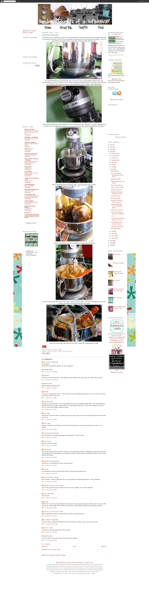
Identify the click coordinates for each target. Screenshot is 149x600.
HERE (112, 80)
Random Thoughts (51, 351)
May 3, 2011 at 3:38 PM (49, 445)
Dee (44, 501)
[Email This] (42, 353)
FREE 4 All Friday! (117, 297)
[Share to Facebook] (47, 353)
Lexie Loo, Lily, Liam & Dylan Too (51, 511)
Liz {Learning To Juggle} (49, 519)
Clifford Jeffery (47, 493)
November (114, 155)
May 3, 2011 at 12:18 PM (49, 380)
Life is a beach (28, 150)
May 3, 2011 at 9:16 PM (49, 508)
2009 (111, 243)
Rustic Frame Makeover (117, 185)
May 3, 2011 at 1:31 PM (49, 409)
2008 (111, 245)
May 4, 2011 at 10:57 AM (49, 524)
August (113, 162)
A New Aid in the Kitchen (50, 35)
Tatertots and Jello (29, 129)
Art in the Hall (116, 280)
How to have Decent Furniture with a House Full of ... (117, 175)
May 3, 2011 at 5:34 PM (49, 465)
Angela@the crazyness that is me (51, 485)
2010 (111, 240)
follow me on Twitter (120, 137)
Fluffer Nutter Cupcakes (117, 210)
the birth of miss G (29, 180)
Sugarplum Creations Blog (49, 461)
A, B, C (113, 216)
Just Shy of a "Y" (29, 148)
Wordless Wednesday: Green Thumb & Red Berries (116, 206)
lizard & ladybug (29, 201)
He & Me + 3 (28, 212)
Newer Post (45, 546)
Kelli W (120, 36)
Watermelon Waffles (116, 179)
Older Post (103, 546)
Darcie (45, 413)
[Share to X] (46, 353)
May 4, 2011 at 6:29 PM (49, 540)
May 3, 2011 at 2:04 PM (49, 419)
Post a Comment (46, 544)
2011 (111, 151)
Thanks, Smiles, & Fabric (117, 187)
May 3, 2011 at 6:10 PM (49, 473)
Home (74, 546)
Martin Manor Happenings (31, 189)
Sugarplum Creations (30, 142)
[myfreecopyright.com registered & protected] (74, 562)
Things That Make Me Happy (65, 351)
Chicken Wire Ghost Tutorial (31, 138)
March (113, 233)
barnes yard (28, 166)
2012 (111, 149)
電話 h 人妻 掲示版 (29, 185)
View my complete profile (115, 55)
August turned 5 (28, 168)
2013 (111, 147)
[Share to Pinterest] (49, 353)
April (112, 231)
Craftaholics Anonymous (31, 153)
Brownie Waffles (115, 171)
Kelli (44, 391)
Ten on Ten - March (29, 191)
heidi (44, 469)
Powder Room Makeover (30, 155)
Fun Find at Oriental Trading (31, 202)
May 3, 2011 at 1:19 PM (49, 398)
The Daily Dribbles (29, 184)
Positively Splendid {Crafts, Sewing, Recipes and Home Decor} (32, 216)
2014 (111, 144)
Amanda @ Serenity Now (49, 477)
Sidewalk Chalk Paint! (116, 189)
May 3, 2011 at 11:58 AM (49, 371)
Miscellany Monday (116, 198)
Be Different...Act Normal (31, 137)
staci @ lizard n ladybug (49, 362)
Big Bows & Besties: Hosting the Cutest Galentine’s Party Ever (31, 132)
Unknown (45, 441)
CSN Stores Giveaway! (118, 263)
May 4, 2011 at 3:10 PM (49, 532)
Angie (44, 375)
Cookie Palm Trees (115, 196)
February (113, 235)
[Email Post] (60, 349)
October (113, 158)
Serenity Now (28, 171)
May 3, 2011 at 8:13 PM (49, 489)
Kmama (45, 423)
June (112, 167)
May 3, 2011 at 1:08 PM (49, 388)
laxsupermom (46, 401)
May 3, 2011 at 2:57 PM (49, 429)
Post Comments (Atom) (55, 549)
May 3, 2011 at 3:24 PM (49, 437)
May (112, 169)
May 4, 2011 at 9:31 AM (49, 516)
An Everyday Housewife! (49, 433)
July (112, 164)
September (114, 160)
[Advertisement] (30, 96)
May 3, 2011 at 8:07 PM (49, 481)
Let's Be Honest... (29, 208)
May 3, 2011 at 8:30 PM (49, 498)
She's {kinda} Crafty (30, 194)
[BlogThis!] (44, 353)
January (113, 238)
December (114, 153)
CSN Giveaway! (117, 254)
